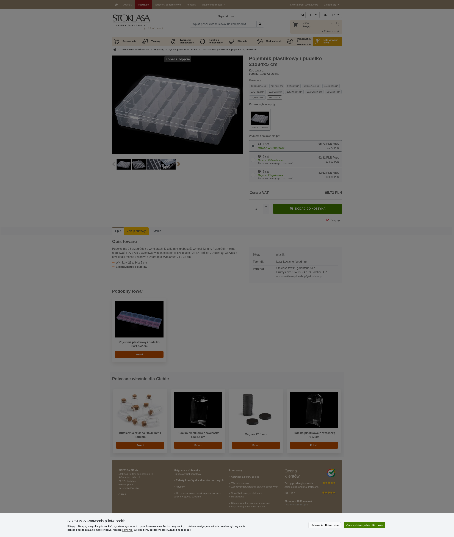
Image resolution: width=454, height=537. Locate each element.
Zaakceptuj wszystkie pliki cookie (364, 525)
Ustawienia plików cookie (325, 525)
